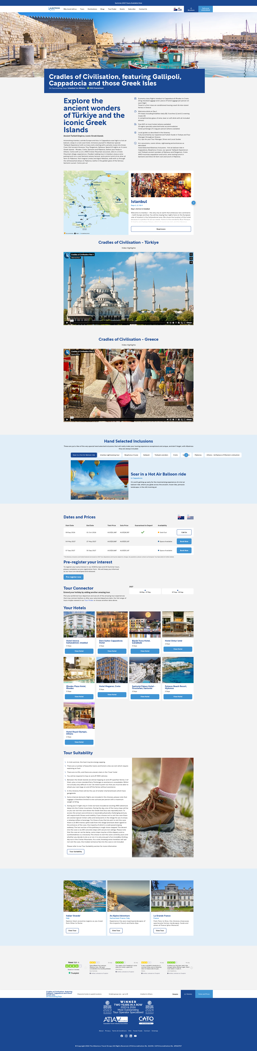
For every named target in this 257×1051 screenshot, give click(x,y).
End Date (90, 525)
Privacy (108, 1031)
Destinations (92, 9)
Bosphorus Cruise (131, 455)
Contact (147, 1031)
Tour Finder (112, 9)
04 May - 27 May (145, 592)
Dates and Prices (204, 994)
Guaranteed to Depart (144, 525)
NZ (179, 8)
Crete (175, 455)
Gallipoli (146, 455)
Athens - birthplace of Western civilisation (223, 455)
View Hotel (79, 651)
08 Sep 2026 (70, 532)
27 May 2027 (91, 541)
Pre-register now (73, 576)
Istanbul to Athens (67, 88)
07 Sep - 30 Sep (177, 592)
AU (175, 8)
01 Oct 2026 (91, 532)
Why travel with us (70, 9)
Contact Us (143, 9)
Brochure (191, 10)
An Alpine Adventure (120, 916)
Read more (161, 229)
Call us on (205, 8)
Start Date (70, 525)
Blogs (102, 9)
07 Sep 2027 (70, 550)
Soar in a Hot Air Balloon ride (84, 455)
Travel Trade (137, 1031)
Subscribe (131, 9)
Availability (162, 525)
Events (122, 9)
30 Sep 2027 (91, 550)
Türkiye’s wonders (161, 455)
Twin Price (112, 525)
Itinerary (189, 994)
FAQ (129, 1031)
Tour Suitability (75, 851)
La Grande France (162, 916)
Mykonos (198, 455)
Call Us (184, 532)
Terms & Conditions (119, 1031)
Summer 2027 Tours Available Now (128, 3)
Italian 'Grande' (73, 916)
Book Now (184, 541)
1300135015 (205, 10)
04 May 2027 (70, 541)
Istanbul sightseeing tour (109, 455)
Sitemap (155, 1031)
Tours (82, 9)
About (101, 1031)
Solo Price (124, 525)
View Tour (72, 930)
